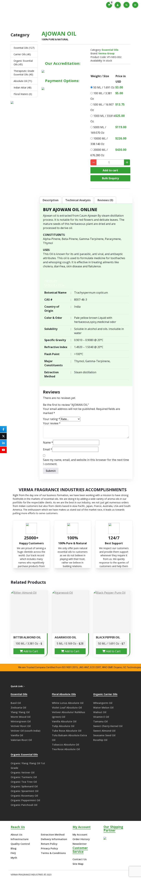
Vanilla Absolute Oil (64, 721)
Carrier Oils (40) (22, 54)
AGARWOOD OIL (65, 637)
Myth (14, 857)
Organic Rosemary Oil (24, 795)
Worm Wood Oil (20, 716)
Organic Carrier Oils (105, 694)
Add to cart (110, 170)
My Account (80, 834)
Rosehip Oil (100, 740)
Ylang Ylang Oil (20, 712)
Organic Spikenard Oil (24, 786)
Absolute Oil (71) (23, 81)
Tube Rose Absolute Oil (66, 730)
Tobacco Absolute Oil (65, 744)
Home (51, 18)
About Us (16, 834)
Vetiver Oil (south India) (25, 730)
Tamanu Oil (100, 721)
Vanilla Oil (17, 735)
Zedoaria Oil (18, 707)
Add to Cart (30, 651)
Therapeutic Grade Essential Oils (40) (24, 72)
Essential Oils (69, 18)
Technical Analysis (78, 200)
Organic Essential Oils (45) (23, 62)
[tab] (50, 200)
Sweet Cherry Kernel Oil (107, 726)
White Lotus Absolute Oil (67, 703)
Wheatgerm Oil (102, 703)
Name (48, 442)
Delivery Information (54, 839)
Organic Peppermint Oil (25, 800)
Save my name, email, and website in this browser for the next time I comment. (86, 462)
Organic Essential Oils (24, 754)
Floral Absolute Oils (64, 694)
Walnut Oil (99, 712)
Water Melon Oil (103, 707)
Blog (14, 848)
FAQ (13, 853)
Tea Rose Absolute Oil (66, 749)
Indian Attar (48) (22, 87)
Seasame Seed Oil (104, 735)
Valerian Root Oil (21, 740)
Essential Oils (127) (24, 47)
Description (50, 200)
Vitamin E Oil (101, 716)
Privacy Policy (49, 848)
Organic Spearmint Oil (24, 791)
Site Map (78, 863)
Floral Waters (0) (23, 94)
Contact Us (80, 859)
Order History (81, 839)
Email (47, 449)
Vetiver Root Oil (21, 726)
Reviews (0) (105, 200)
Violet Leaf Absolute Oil (67, 707)
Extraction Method (52, 834)
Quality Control (20, 843)
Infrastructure (20, 839)
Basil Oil (16, 703)
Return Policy (49, 843)
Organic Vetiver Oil (22, 772)
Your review (52, 423)
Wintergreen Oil (21, 721)
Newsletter (80, 843)
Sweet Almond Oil (104, 730)
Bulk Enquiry (110, 178)
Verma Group (106, 53)
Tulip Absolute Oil (63, 726)
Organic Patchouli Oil (24, 805)
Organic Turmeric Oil (24, 777)
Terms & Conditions (53, 853)
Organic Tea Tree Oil (24, 781)
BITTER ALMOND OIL (27, 637)
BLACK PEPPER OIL (108, 637)
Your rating (51, 419)
